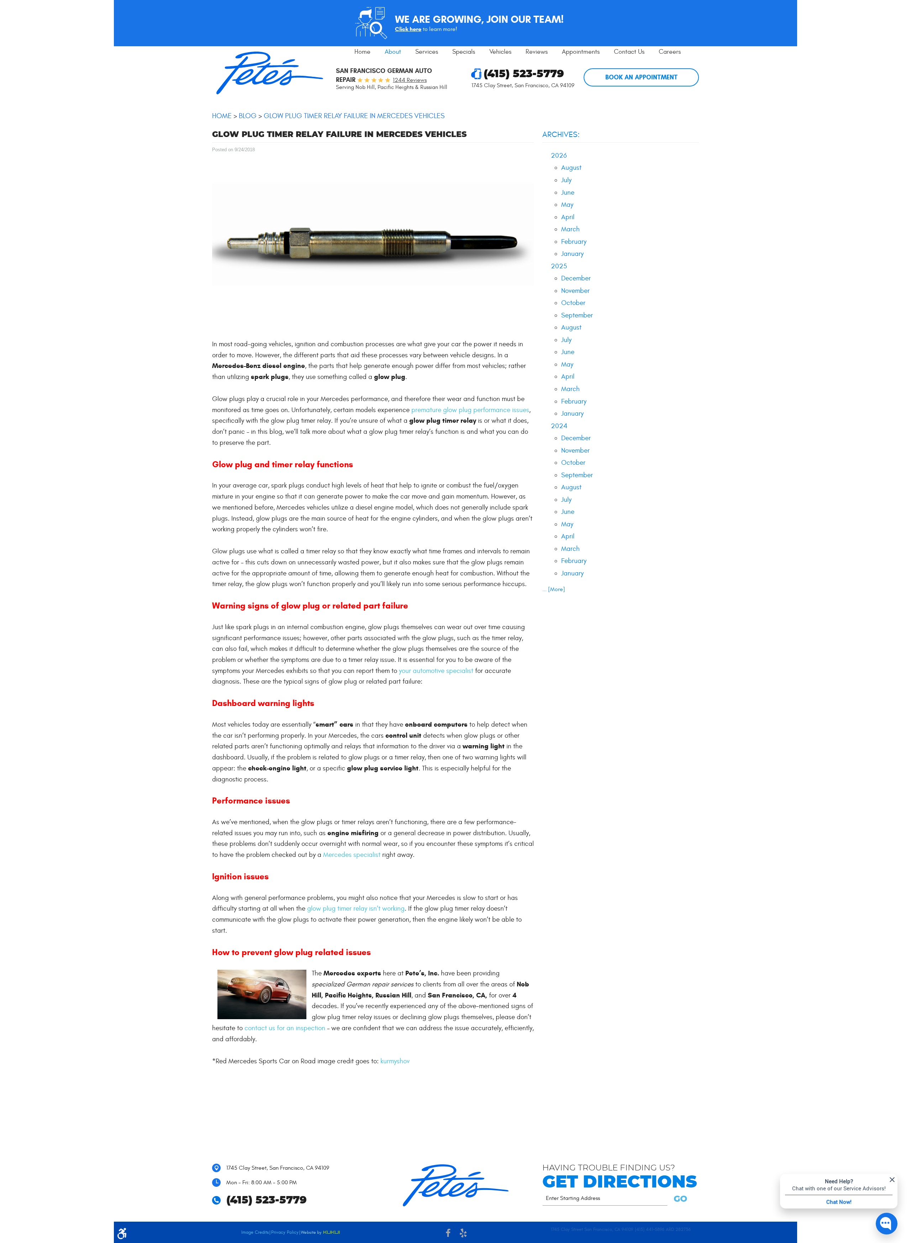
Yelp (463, 1234)
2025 (559, 266)
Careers (670, 52)
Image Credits (255, 1232)
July (566, 180)
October (573, 303)
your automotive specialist (436, 671)
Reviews (537, 52)
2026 (559, 155)
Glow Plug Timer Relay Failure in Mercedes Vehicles (354, 116)
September (577, 315)
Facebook (448, 1234)
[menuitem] (362, 51)
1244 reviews (410, 80)
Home (362, 52)
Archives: (561, 134)
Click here (408, 29)
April (567, 217)
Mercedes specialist (351, 855)
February (573, 242)
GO (679, 1199)
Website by (320, 1233)
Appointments (581, 52)
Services (426, 52)
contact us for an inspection (284, 1028)
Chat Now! (839, 1201)
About (393, 52)
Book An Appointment (641, 77)
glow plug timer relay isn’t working (356, 908)
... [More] (553, 589)
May (567, 205)
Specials (463, 52)
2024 (559, 426)
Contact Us (629, 52)
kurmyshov (395, 1061)
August (571, 168)
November (575, 291)
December (576, 278)
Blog (248, 116)
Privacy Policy (285, 1232)
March (570, 229)
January (572, 254)
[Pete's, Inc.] (269, 73)
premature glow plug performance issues (470, 410)
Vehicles (500, 52)
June (567, 192)
